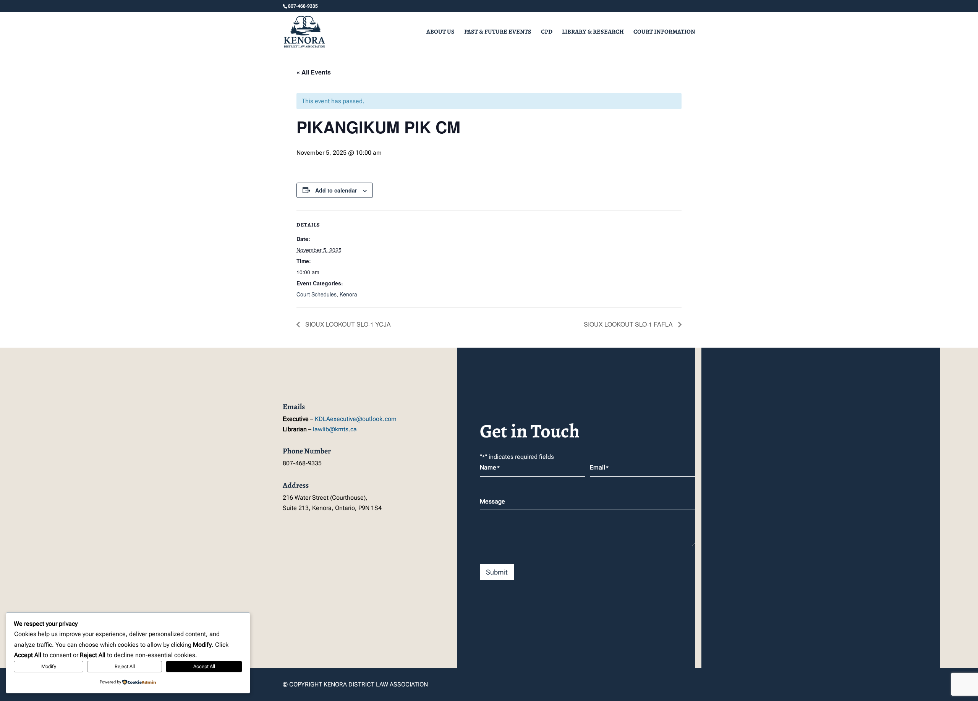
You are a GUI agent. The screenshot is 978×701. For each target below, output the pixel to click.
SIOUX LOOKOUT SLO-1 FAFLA (629, 324)
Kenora (348, 294)
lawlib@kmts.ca (335, 429)
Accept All (204, 666)
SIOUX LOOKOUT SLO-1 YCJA (347, 324)
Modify (48, 666)
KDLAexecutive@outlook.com (356, 419)
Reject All (125, 666)
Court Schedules (316, 294)
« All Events (313, 72)
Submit (497, 572)
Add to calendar (336, 190)
